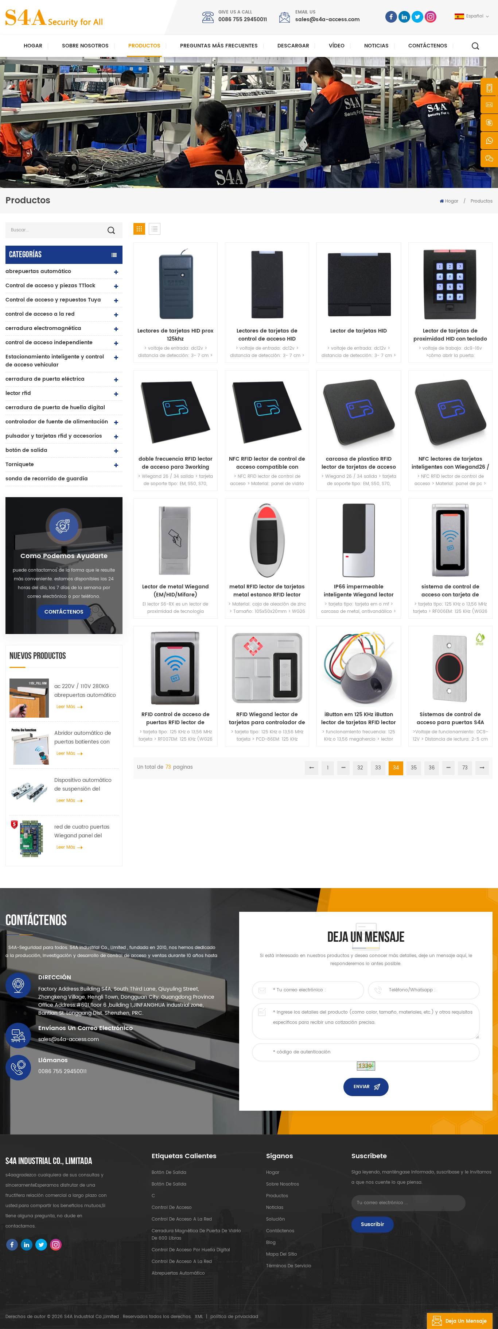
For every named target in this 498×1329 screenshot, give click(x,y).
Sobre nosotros (85, 46)
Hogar (33, 46)
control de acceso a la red (40, 314)
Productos (144, 46)
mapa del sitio (281, 1254)
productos (277, 1195)
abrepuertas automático (38, 271)
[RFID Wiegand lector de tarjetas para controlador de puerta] (267, 668)
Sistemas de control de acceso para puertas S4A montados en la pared (450, 719)
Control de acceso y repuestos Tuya (53, 300)
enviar (362, 1086)
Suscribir (372, 1224)
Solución (275, 1219)
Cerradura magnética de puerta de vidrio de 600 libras (196, 1235)
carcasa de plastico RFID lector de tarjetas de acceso (359, 463)
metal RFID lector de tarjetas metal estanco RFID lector (267, 591)
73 (465, 768)
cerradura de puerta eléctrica (45, 379)
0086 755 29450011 (242, 19)
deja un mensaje (466, 1321)
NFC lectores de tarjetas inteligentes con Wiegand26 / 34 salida (450, 463)
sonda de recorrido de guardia (46, 479)
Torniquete (19, 464)
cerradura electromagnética (43, 328)
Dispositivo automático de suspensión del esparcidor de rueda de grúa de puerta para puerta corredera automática (83, 785)
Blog (271, 1242)
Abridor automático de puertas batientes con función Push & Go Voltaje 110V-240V (82, 737)
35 (414, 768)
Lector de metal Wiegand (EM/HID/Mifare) (175, 591)
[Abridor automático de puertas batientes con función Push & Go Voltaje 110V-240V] (29, 745)
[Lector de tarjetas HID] (358, 284)
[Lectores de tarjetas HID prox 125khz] (175, 284)
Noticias (376, 46)
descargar (293, 46)
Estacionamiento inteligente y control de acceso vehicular (54, 361)
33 (378, 768)
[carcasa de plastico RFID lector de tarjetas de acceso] (358, 412)
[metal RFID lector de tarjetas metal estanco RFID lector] (267, 540)
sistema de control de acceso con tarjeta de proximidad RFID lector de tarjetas (450, 591)
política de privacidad (234, 1316)
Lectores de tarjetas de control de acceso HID (267, 335)
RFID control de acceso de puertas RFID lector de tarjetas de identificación (175, 719)
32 (360, 768)
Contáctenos (427, 46)
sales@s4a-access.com (327, 19)
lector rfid (18, 393)
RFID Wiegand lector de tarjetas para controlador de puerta (267, 719)
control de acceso (172, 1207)
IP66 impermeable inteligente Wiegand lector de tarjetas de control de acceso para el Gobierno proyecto (359, 591)
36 (432, 768)
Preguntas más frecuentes (219, 46)
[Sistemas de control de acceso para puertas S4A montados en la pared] (450, 668)
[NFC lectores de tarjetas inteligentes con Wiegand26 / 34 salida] (450, 412)
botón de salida (26, 450)
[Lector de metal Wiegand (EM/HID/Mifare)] (175, 540)
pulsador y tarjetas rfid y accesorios (53, 436)
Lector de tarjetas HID (358, 331)
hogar (272, 1172)
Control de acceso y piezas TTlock (50, 285)
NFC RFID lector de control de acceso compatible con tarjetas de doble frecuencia (267, 463)
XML (199, 1316)
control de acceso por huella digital (191, 1250)
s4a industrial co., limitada (48, 1161)
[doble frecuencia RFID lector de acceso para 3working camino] (175, 412)
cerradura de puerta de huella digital (55, 407)
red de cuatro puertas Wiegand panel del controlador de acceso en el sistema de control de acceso (84, 831)
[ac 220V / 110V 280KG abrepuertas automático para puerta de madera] (29, 698)
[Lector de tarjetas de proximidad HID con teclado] (450, 284)
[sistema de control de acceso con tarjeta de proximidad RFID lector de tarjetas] (450, 540)
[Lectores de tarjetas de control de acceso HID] (267, 284)
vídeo (337, 46)
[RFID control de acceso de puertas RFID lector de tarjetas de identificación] (175, 668)
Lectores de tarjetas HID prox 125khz (175, 335)
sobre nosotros (282, 1184)
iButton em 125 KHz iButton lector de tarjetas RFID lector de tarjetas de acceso (358, 719)
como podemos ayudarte (64, 556)
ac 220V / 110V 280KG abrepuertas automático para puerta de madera (85, 691)
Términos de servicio (288, 1266)
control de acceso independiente (49, 342)
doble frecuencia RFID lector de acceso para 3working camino (176, 463)
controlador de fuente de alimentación (56, 422)
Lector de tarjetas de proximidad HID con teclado (450, 335)
